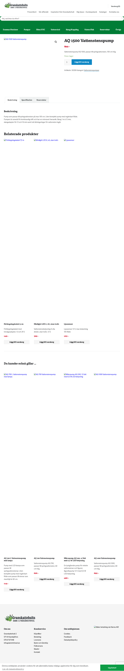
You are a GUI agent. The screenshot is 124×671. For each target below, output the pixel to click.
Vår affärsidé (43, 12)
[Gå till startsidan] (15, 5)
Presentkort (31, 12)
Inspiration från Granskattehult (62, 12)
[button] (56, 42)
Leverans (37, 640)
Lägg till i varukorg (81, 62)
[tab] (12, 100)
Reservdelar (41, 100)
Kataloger (103, 12)
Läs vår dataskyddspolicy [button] (13, 669)
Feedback (68, 637)
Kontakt (37, 652)
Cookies (67, 634)
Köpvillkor (37, 634)
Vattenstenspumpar (91, 70)
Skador (36, 649)
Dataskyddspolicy (71, 640)
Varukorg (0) (115, 6)
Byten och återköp (41, 643)
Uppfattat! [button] (112, 668)
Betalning (37, 637)
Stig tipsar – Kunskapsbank (87, 12)
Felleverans (38, 646)
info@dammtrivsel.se (12, 643)
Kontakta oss (114, 12)
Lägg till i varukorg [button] (16, 342)
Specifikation (27, 100)
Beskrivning (12, 100)
